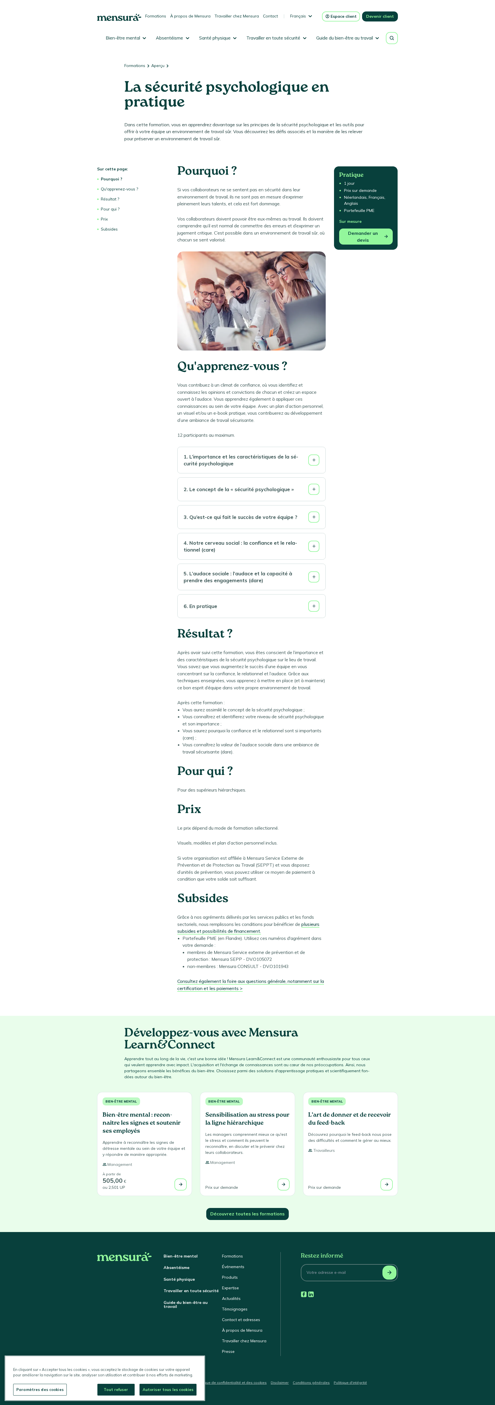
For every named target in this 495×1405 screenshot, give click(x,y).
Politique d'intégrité (350, 1382)
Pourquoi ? (111, 179)
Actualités (231, 1298)
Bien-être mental (121, 1101)
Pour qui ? (110, 209)
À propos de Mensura (190, 16)
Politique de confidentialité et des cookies (231, 1382)
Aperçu (157, 65)
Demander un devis (363, 236)
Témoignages (234, 1309)
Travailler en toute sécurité (191, 1290)
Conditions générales (311, 1382)
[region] (105, 1378)
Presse (228, 1351)
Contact (270, 16)
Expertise (230, 1287)
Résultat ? (110, 199)
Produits (230, 1277)
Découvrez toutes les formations (247, 1214)
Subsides (109, 229)
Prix (104, 219)
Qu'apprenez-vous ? (119, 189)
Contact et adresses (241, 1319)
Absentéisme (176, 1267)
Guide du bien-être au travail (186, 1304)
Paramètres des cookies (40, 1389)
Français (298, 16)
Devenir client (380, 16)
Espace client (344, 16)
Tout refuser (116, 1389)
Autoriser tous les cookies (168, 1389)
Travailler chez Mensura (237, 16)
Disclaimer (280, 1382)
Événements (233, 1266)
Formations (155, 16)
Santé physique (179, 1279)
